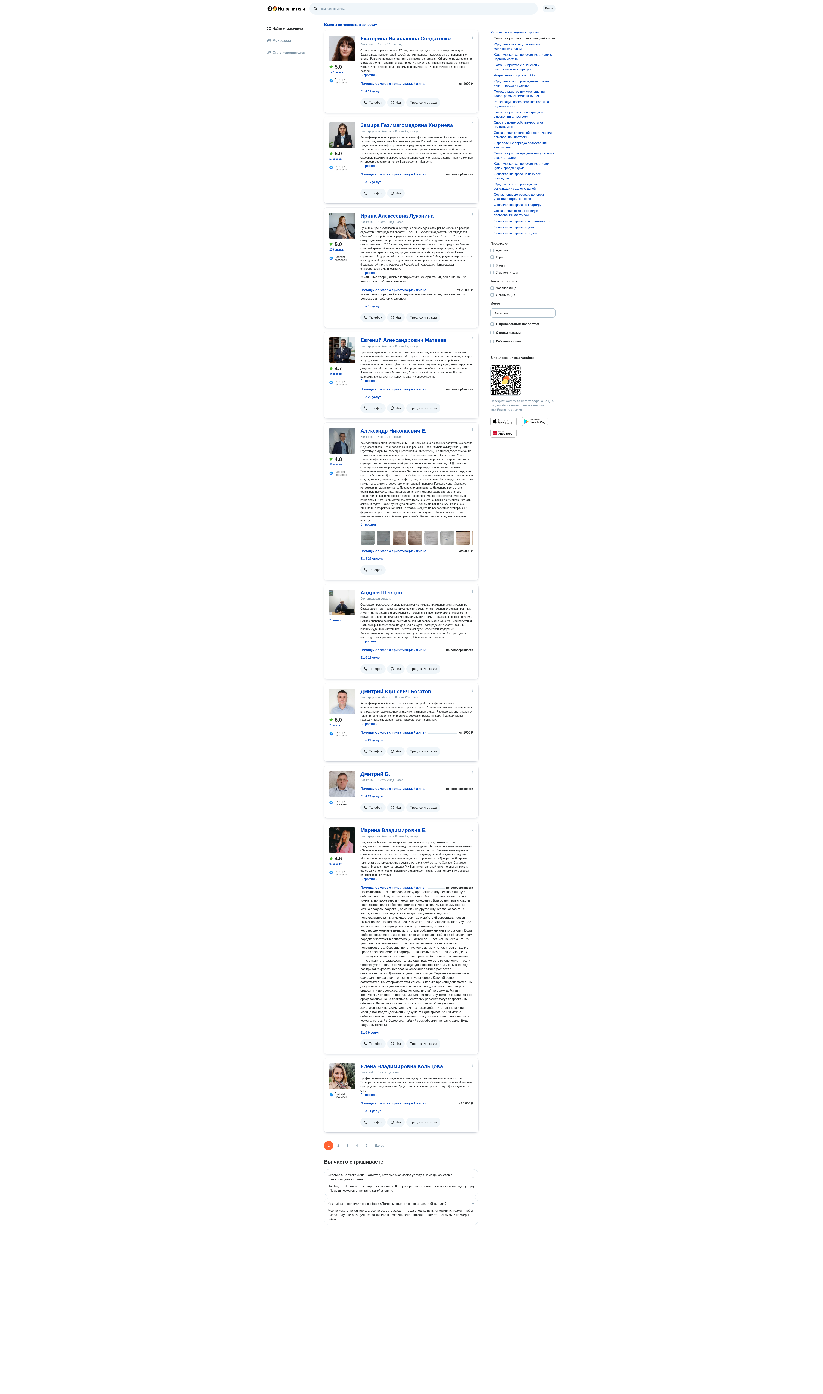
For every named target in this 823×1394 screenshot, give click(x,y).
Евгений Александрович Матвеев (403, 340)
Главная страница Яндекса (269, 8)
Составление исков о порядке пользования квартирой (516, 213)
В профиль (368, 75)
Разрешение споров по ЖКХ (514, 75)
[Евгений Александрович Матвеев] (342, 350)
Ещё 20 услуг (370, 397)
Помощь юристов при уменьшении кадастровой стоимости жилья (519, 94)
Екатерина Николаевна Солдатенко (405, 38)
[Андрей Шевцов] (342, 602)
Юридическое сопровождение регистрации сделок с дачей (516, 186)
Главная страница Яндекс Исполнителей (286, 8)
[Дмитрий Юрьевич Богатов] (342, 701)
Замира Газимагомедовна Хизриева (406, 125)
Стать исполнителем (289, 52)
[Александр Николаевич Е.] (342, 441)
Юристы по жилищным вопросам (514, 32)
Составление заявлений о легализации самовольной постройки (523, 135)
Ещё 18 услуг (370, 657)
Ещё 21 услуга (371, 558)
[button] (373, 102)
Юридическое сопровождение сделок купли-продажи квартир (521, 83)
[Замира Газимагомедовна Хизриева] (342, 135)
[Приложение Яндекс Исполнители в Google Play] (535, 421)
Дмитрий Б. (375, 774)
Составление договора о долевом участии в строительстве (519, 197)
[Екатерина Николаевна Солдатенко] (342, 48)
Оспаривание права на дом (514, 227)
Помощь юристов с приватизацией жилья (393, 83)
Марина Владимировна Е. (393, 830)
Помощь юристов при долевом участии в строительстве (524, 155)
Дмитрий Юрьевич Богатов (395, 691)
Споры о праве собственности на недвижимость (518, 124)
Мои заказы (282, 40)
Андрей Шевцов (381, 592)
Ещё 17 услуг (370, 91)
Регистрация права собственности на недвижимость (521, 104)
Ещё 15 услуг (370, 306)
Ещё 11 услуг (370, 1111)
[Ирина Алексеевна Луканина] (342, 226)
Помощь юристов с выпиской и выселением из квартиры (516, 67)
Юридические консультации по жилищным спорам (517, 46)
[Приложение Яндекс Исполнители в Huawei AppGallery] (503, 433)
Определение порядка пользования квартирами (520, 145)
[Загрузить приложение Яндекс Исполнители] (523, 380)
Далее (379, 1145)
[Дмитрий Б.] (342, 784)
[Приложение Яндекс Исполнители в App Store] (503, 421)
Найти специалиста (288, 28)
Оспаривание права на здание (516, 233)
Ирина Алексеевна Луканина (397, 216)
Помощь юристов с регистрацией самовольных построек (518, 114)
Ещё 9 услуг (369, 1032)
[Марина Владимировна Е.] (342, 840)
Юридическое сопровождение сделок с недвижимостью (523, 57)
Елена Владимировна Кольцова (401, 1066)
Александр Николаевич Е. (393, 431)
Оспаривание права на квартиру (517, 205)
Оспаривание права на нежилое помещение (517, 176)
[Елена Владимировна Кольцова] (342, 1076)
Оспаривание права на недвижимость (522, 221)
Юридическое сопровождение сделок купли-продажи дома (521, 166)
